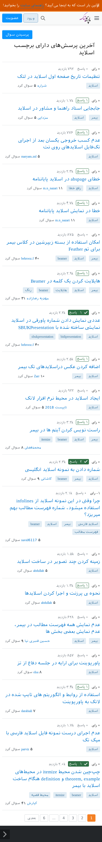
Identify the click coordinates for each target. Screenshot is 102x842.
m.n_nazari (50, 188)
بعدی (31, 818)
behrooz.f (27, 258)
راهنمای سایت (32, 5)
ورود (31, 18)
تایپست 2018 (56, 407)
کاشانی (46, 479)
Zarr (36, 376)
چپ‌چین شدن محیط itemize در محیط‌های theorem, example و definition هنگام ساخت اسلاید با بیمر (56, 778)
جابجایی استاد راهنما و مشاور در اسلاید (59, 108)
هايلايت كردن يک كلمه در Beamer (65, 281)
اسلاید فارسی (88, 524)
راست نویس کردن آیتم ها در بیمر (64, 430)
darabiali (26, 711)
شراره (42, 86)
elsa (35, 672)
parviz (25, 749)
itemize (45, 439)
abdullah (38, 571)
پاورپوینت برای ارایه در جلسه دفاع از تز (58, 663)
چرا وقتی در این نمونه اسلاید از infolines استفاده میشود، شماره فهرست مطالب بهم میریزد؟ (55, 507)
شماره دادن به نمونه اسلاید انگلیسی (62, 469)
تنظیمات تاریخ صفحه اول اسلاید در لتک (58, 76)
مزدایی (43, 118)
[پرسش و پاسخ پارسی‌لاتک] (85, 20)
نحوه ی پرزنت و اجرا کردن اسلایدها (62, 593)
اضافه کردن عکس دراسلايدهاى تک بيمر (59, 366)
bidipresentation (71, 337)
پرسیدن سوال (17, 35)
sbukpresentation (42, 337)
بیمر (94, 118)
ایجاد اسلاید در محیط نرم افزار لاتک (62, 398)
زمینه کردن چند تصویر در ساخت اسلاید (58, 561)
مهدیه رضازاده (37, 298)
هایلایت (61, 290)
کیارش (32, 803)
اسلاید (93, 86)
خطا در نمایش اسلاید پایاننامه (69, 210)
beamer (62, 258)
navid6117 (29, 540)
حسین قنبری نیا (37, 641)
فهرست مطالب (86, 532)
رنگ (28, 290)
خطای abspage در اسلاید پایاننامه (66, 179)
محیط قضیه (39, 795)
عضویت (12, 18)
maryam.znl (28, 156)
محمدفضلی (32, 447)
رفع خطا (75, 188)
